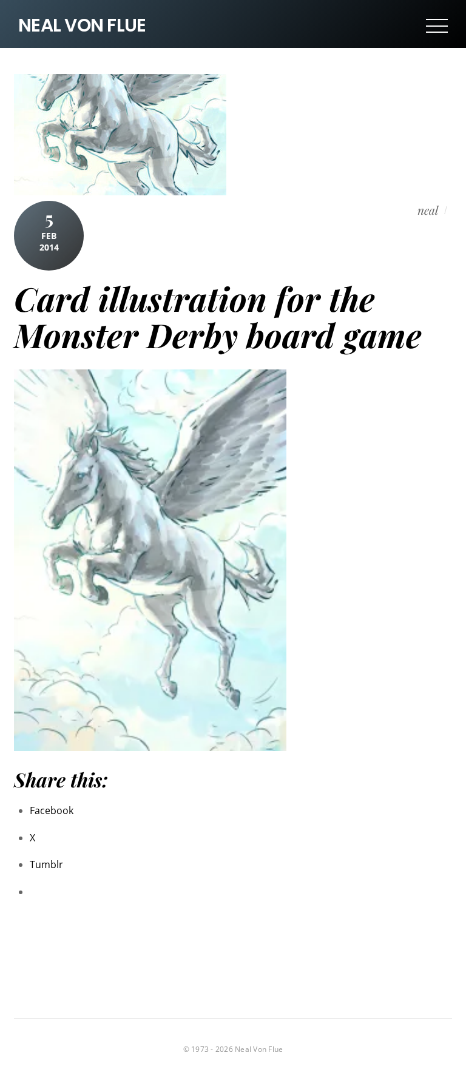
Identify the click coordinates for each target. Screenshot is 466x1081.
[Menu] (437, 25)
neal (427, 210)
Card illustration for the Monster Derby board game (218, 316)
